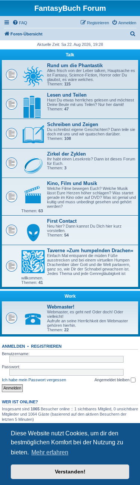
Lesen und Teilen (67, 95)
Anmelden (13, 346)
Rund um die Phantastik (75, 65)
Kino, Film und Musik (72, 183)
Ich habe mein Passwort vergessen (34, 380)
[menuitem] (19, 22)
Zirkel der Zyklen (66, 154)
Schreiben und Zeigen (72, 124)
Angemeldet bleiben (112, 380)
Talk (70, 54)
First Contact (62, 221)
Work (70, 296)
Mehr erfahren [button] (49, 452)
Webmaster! (60, 307)
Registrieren (46, 346)
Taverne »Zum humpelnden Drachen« (90, 250)
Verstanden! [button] (70, 472)
